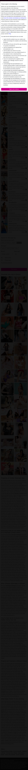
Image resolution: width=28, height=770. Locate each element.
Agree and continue (14, 89)
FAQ (10, 33)
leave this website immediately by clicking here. (15, 18)
